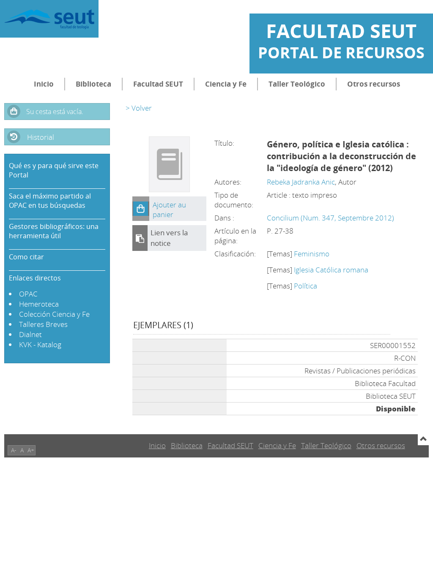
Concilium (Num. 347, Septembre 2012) (330, 218)
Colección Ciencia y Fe (54, 314)
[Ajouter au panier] (140, 208)
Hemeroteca (39, 304)
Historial (40, 137)
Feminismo (311, 254)
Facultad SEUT (158, 84)
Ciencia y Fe (226, 84)
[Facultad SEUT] (49, 18)
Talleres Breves (43, 324)
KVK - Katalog (40, 344)
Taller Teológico (297, 84)
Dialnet (30, 334)
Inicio (44, 84)
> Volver (139, 108)
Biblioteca (93, 84)
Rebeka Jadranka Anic (301, 182)
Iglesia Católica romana (331, 270)
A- (13, 450)
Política (305, 286)
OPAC (28, 294)
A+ (30, 450)
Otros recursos (373, 84)
